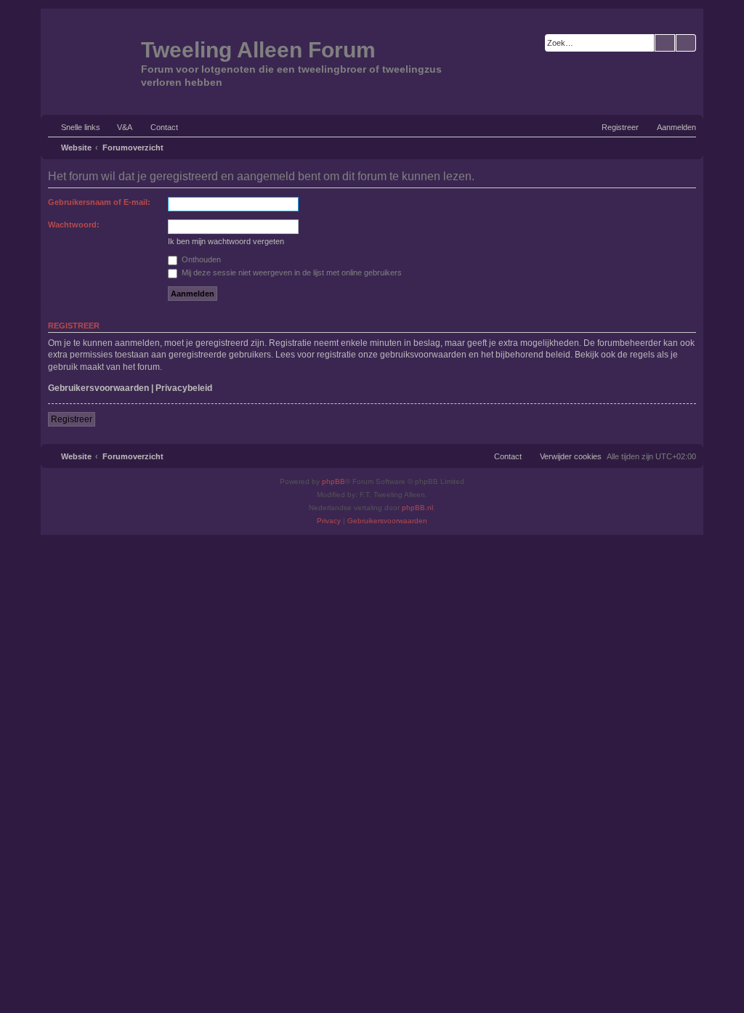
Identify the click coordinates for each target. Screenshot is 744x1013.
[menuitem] (118, 127)
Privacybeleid (183, 388)
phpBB (333, 481)
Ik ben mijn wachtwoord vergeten (226, 241)
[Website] (92, 60)
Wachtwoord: (74, 224)
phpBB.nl (417, 508)
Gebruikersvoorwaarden (98, 388)
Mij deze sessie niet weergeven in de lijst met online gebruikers (290, 272)
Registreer (71, 419)
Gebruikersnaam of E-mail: (99, 202)
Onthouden (200, 259)
